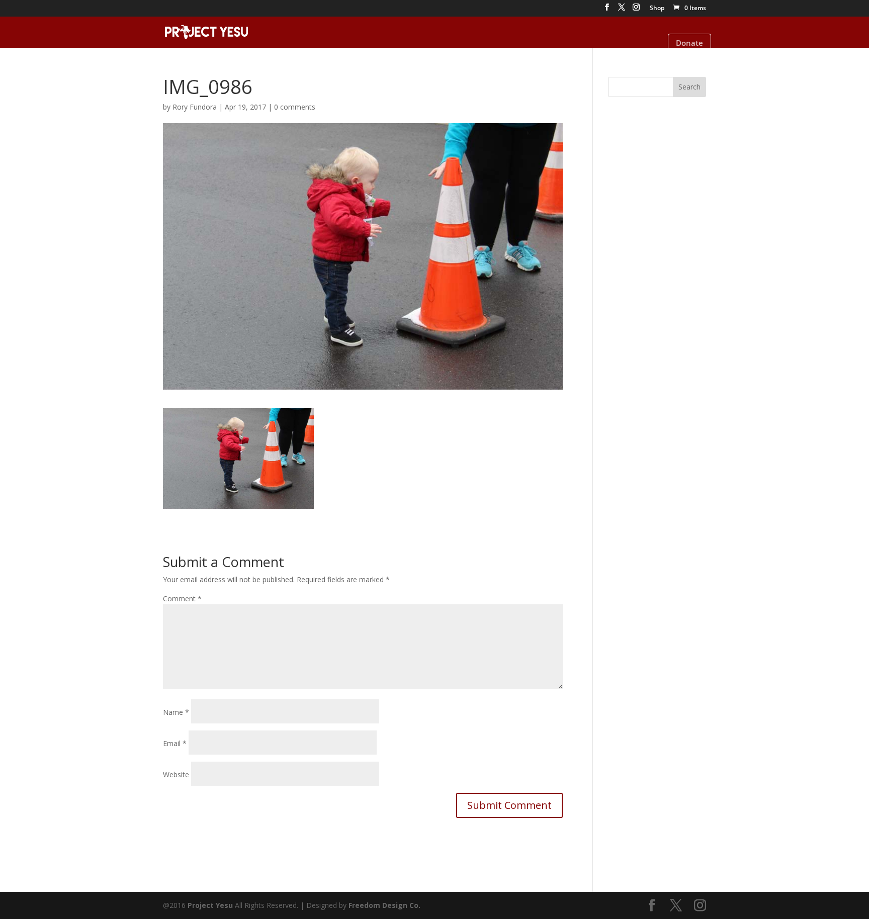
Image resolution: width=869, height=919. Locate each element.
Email (175, 743)
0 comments (294, 107)
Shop (657, 8)
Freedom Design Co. (384, 905)
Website (176, 774)
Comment (182, 598)
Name (176, 712)
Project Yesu (210, 905)
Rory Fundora (194, 107)
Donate (689, 43)
